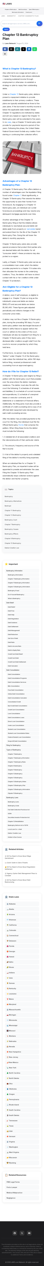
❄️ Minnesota (12, 1020)
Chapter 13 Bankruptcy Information (19, 587)
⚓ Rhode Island (13, 1105)
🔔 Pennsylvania (13, 1099)
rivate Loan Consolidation (16, 725)
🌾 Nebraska (11, 1041)
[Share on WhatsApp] (34, 49)
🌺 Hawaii (10, 957)
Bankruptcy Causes (11, 529)
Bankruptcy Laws (12, 797)
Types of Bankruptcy (13, 750)
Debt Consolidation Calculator (17, 698)
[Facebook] (14, 1233)
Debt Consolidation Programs (17, 678)
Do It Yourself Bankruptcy (16, 594)
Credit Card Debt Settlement (17, 662)
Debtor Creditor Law (14, 833)
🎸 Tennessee (12, 1120)
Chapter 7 (17, 195)
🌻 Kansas (11, 983)
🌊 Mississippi (12, 1025)
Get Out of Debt (13, 638)
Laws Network (10, 43)
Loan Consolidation (14, 713)
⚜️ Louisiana (11, 994)
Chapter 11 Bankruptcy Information (19, 583)
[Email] (5, 54)
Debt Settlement (13, 626)
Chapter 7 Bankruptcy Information (18, 579)
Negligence (11, 1198)
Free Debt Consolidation (15, 690)
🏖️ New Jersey (12, 1057)
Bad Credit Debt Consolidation (17, 706)
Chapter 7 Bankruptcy (12, 524)
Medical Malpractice (14, 1193)
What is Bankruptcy (14, 598)
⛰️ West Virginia (13, 1152)
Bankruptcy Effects (11, 534)
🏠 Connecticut (12, 935)
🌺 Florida (10, 946)
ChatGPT (11, 49)
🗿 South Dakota (13, 1115)
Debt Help (11, 615)
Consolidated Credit (14, 702)
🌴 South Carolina (13, 1110)
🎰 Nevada (11, 1046)
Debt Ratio (11, 642)
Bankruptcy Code (13, 805)
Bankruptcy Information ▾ (18, 12)
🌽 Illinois (10, 967)
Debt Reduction (13, 634)
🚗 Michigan (11, 1015)
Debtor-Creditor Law (12, 548)
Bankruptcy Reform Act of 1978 (18, 825)
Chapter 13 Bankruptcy (13, 515)
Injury (6, 29)
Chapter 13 (14, 94)
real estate (31, 229)
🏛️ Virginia (11, 1142)
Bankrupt (8, 506)
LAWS (3, 16)
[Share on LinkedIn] (29, 49)
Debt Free (11, 611)
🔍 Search (40, 23)
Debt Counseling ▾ (22, 9)
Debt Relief (10, 603)
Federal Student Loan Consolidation (19, 737)
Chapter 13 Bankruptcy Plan (16, 785)
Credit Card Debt (13, 658)
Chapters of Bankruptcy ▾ (11, 9)
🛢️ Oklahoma (12, 1089)
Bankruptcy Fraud (13, 590)
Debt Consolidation (12, 670)
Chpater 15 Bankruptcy (15, 793)
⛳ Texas (10, 1126)
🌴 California (12, 925)
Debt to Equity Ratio (14, 650)
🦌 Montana (11, 1036)
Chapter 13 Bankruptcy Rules (17, 781)
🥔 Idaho (10, 962)
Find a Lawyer (12, 1187)
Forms (21, 425)
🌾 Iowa (10, 978)
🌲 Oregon (11, 1094)
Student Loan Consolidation (16, 729)
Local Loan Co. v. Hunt (15, 829)
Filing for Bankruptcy (13, 745)
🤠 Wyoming (11, 1163)
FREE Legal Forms (13, 1182)
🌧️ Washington (12, 1147)
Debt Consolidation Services (17, 682)
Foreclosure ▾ (29, 12)
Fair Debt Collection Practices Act (19, 809)
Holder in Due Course (15, 837)
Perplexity (17, 49)
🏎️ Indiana (11, 973)
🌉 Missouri (11, 1031)
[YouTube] (29, 1233)
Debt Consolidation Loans (16, 717)
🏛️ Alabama (11, 904)
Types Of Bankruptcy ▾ (34, 9)
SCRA (10, 813)
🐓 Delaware (11, 941)
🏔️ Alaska (10, 909)
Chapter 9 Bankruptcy (12, 538)
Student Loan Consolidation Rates (18, 733)
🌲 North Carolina (13, 1073)
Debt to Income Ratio (14, 646)
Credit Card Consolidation (16, 709)
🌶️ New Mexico (12, 1062)
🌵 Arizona (11, 914)
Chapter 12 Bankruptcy (15, 773)
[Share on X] (23, 49)
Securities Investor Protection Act (19, 817)
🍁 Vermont (11, 1136)
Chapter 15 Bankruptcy (13, 543)
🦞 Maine (10, 999)
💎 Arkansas (11, 920)
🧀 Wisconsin (12, 1157)
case (9, 122)
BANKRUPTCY (11, 16)
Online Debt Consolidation (16, 694)
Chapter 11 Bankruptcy (13, 510)
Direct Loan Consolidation (16, 721)
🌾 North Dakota (13, 1078)
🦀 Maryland (11, 1004)
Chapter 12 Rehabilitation (16, 821)
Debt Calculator (13, 666)
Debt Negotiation (13, 619)
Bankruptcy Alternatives (13, 501)
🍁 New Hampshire (14, 1052)
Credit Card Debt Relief (15, 654)
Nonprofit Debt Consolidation (17, 741)
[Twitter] (22, 1233)
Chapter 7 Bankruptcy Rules (17, 762)
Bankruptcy (9, 496)
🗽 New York (11, 1068)
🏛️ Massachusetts (14, 1009)
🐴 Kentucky (11, 988)
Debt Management (14, 630)
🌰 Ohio (9, 1084)
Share (5, 49)
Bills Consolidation (14, 686)
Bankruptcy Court (11, 520)
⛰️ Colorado (11, 930)
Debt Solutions (12, 622)
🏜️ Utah (10, 1131)
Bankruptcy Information (14, 571)
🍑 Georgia (11, 951)
